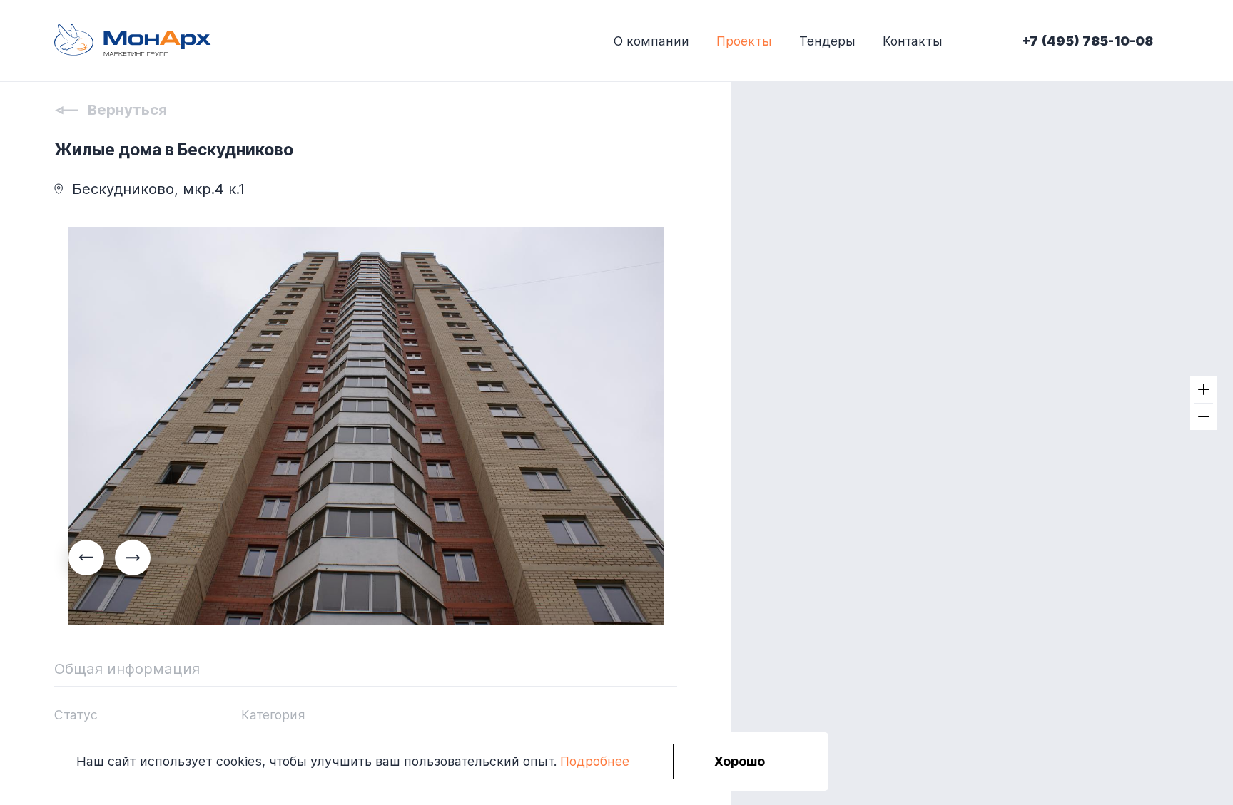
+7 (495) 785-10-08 (1088, 41)
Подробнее (594, 761)
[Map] (982, 402)
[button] (133, 557)
